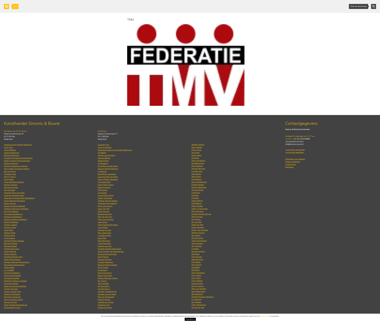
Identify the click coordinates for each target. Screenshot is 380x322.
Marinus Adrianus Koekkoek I (15, 219)
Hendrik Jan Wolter (106, 302)
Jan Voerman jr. (104, 286)
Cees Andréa (196, 147)
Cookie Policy (290, 164)
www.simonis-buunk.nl (294, 141)
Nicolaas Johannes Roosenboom (16, 262)
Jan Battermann (197, 163)
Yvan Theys (196, 278)
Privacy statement (292, 162)
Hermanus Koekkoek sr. (13, 214)
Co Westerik (196, 299)
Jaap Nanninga (197, 259)
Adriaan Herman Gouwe (201, 214)
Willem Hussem (198, 233)
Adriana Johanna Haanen (107, 201)
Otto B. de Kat (197, 238)
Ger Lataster (196, 246)
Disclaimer (289, 167)
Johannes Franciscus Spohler (15, 281)
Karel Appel (196, 155)
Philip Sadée (9, 267)
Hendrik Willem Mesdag (14, 241)
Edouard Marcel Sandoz (107, 265)
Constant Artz (103, 145)
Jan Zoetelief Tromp (12, 307)
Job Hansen (196, 219)
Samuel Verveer (10, 302)
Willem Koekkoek (11, 222)
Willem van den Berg (106, 155)
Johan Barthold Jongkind (14, 182)
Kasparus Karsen (10, 185)
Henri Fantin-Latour (106, 185)
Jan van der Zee (197, 307)
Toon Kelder (103, 227)
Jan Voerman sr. (104, 289)
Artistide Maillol (104, 235)
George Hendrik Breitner (108, 169)
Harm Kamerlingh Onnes (108, 225)
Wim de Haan (197, 217)
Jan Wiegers (196, 302)
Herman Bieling (104, 158)
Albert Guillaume (105, 198)
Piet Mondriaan (104, 241)
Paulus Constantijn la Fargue (15, 166)
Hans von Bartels (198, 161)
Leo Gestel (102, 193)
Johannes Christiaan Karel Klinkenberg (19, 198)
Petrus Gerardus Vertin (13, 299)
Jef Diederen (196, 203)
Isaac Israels (102, 222)
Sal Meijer (195, 254)
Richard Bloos (103, 161)
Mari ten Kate (9, 190)
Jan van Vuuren (197, 286)
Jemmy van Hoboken (199, 230)
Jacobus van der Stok (12, 291)
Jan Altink (195, 153)
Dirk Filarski (102, 190)
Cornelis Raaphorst (105, 262)
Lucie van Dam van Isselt (108, 177)
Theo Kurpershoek (199, 241)
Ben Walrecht (197, 294)
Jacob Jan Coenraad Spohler (15, 286)
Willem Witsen (104, 299)
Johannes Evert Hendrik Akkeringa (18, 145)
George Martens (198, 251)
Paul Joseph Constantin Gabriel (16, 169)
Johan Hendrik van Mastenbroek (111, 251)
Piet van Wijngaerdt (106, 297)
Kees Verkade (103, 283)
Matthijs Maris (9, 233)
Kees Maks (102, 238)
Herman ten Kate (11, 187)
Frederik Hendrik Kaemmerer (109, 249)
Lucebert (195, 249)
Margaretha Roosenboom (14, 265)
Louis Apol (8, 147)
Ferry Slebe (196, 275)
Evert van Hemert (105, 206)
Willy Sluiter (103, 267)
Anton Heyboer (197, 227)
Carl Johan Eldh (104, 182)
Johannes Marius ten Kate (14, 193)
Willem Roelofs (10, 254)
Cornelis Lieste (10, 227)
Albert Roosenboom (12, 259)
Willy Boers (196, 177)
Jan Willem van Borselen (108, 166)
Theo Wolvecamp (198, 305)
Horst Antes (196, 150)
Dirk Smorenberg (105, 273)
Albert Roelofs (10, 251)
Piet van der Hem (105, 217)
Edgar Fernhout (104, 187)
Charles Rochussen (11, 249)
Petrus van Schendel (12, 275)
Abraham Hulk (10, 174)
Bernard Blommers (11, 155)
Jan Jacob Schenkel (11, 278)
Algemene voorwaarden (295, 159)
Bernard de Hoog (105, 214)
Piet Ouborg (196, 265)
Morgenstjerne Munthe (107, 254)
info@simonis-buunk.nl (294, 144)
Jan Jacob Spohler (11, 283)
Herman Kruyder (104, 230)
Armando (195, 158)
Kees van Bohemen (199, 182)
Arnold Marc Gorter (106, 195)
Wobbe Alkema (197, 144)
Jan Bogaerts (103, 163)
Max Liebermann (104, 233)
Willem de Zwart (105, 307)
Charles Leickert (10, 225)
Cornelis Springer (11, 289)
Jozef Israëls (9, 179)
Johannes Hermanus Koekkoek (16, 209)
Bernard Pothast (10, 243)
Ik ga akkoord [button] (190, 319)
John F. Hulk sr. (10, 177)
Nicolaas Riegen (10, 246)
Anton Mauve (9, 238)
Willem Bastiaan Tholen (108, 278)
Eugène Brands (197, 185)
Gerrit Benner (197, 166)
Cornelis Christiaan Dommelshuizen (18, 158)
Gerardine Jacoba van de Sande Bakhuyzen (115, 150)
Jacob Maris (8, 230)
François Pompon (105, 259)
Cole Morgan (196, 257)
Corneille (195, 198)
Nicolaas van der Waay (107, 294)
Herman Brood (197, 190)
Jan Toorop (102, 281)
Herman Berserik (198, 169)
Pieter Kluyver (10, 203)
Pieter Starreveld (105, 275)
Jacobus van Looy (105, 246)
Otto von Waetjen (198, 289)
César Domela (197, 206)
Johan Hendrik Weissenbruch (15, 305)
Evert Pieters (103, 257)
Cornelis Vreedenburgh (107, 291)
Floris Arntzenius (105, 147)
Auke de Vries (197, 283)
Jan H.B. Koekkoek (11, 211)
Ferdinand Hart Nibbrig (107, 203)
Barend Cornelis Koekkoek (14, 206)
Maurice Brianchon (198, 187)
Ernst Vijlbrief (197, 281)
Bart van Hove (10, 171)
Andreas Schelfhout (12, 273)
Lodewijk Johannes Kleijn (14, 195)
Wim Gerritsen (197, 211)
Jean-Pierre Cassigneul (107, 174)
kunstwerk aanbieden (295, 152)
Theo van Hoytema (105, 219)
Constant (195, 195)
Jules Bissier (196, 174)
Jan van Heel (196, 222)
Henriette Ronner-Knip (13, 257)
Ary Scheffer (9, 270)
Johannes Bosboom (11, 153)
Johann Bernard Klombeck (14, 201)
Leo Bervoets (196, 171)
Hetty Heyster (104, 211)
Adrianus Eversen (11, 163)
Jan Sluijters (103, 270)
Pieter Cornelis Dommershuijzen (17, 161)
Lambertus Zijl (104, 305)
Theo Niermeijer (104, 243)
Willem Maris (9, 235)
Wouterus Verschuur (12, 297)
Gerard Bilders (10, 150)
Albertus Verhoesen (12, 294)
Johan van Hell (104, 209)
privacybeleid (264, 316)
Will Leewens (197, 243)
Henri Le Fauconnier (199, 209)
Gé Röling (195, 270)
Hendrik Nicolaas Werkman (202, 297)
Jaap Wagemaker (198, 291)
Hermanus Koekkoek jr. (13, 217)
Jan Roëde (195, 267)
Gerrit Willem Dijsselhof (108, 179)
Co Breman (102, 171)
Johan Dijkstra (197, 201)
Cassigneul (195, 193)
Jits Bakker (102, 153)
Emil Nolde (196, 262)
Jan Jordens (196, 235)
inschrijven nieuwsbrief (295, 150)
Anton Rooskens (198, 273)
